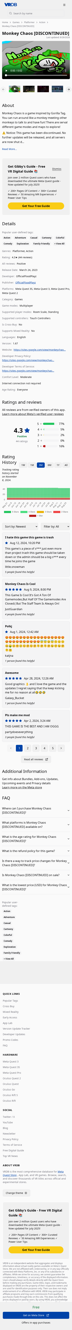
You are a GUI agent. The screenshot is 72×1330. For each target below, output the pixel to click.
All (66, 465)
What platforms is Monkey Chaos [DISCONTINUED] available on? (24, 825)
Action (42, 22)
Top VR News (10, 1156)
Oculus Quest (11, 1084)
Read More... (9, 149)
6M (49, 465)
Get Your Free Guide (36, 206)
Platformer (29, 22)
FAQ (5, 1045)
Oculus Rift (9, 1100)
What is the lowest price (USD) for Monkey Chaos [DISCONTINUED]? (34, 887)
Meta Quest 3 (11, 1061)
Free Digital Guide (13, 1150)
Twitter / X (9, 1116)
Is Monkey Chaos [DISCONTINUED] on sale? (30, 875)
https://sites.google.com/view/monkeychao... (40, 349)
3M (41, 465)
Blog (5, 1128)
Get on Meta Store (33, 1315)
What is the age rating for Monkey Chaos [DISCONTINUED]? (29, 839)
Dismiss (56, 168)
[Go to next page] (61, 748)
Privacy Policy (10, 1139)
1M (32, 465)
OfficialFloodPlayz (25, 282)
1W (23, 465)
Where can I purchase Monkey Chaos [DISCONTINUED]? (26, 810)
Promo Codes (10, 1039)
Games (16, 22)
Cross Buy (8, 1006)
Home (5, 22)
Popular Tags (10, 1000)
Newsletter (9, 1133)
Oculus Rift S (10, 1095)
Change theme (18, 1193)
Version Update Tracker (16, 1028)
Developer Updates (14, 1034)
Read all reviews (33, 759)
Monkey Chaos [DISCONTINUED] (18, 26)
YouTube (8, 1122)
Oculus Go (9, 1089)
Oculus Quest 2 (12, 1078)
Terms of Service (12, 1144)
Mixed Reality (11, 1011)
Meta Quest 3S (11, 1067)
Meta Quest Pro (12, 1072)
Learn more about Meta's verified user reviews (33, 414)
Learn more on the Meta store (22, 787)
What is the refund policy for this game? (28, 851)
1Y (58, 465)
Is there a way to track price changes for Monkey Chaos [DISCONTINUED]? (34, 863)
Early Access (10, 1017)
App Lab (7, 1023)
